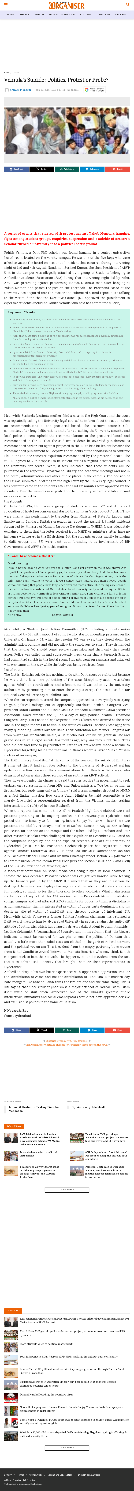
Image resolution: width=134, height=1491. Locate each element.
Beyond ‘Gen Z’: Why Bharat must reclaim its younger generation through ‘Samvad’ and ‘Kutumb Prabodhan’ (39, 1172)
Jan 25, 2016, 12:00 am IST (50, 90)
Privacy (8, 1475)
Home (10, 15)
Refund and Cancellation (60, 1475)
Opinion (120, 15)
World (39, 15)
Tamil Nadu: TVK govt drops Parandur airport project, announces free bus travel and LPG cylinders (106, 1138)
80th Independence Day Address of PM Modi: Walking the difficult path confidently (106, 1156)
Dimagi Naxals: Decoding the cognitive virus (46, 1395)
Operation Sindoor (62, 15)
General (16, 72)
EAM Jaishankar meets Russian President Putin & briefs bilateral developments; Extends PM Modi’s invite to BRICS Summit (39, 1140)
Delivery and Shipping (89, 1475)
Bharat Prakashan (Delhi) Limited (20, 1480)
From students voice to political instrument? (38, 1154)
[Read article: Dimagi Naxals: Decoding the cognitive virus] (11, 1398)
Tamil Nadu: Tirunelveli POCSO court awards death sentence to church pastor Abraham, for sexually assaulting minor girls (74, 1422)
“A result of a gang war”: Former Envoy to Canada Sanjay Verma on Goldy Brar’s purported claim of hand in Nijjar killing (72, 1409)
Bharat (24, 15)
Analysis (104, 15)
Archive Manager (20, 90)
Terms (20, 1475)
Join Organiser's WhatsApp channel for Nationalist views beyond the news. (67, 1045)
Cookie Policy (35, 1475)
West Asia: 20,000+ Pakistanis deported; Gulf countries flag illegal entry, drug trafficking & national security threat (73, 1435)
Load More (67, 1189)
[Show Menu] (6, 5)
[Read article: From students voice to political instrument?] (11, 1156)
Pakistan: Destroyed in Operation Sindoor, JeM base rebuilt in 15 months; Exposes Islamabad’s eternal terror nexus (106, 1172)
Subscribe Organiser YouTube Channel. (67, 1041)
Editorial (86, 15)
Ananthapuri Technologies (30, 1484)
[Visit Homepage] (66, 5)
